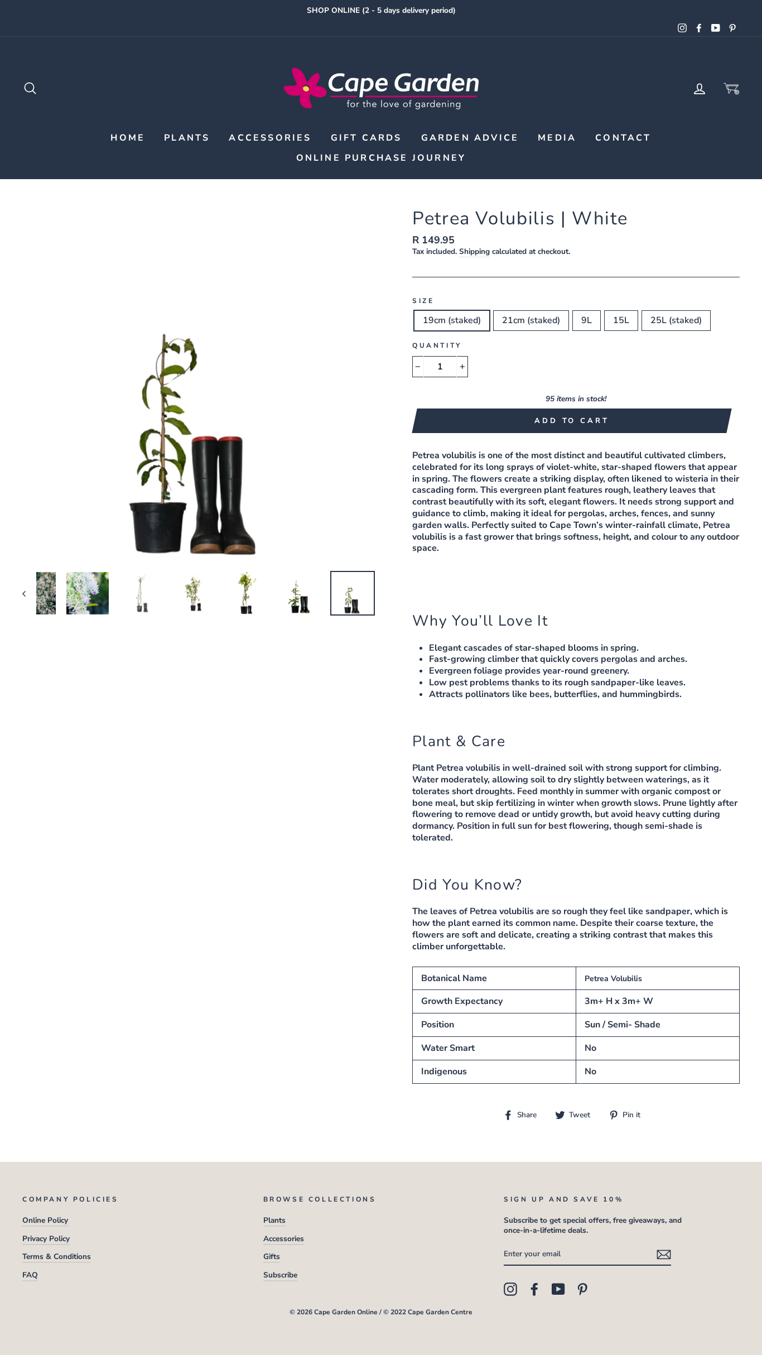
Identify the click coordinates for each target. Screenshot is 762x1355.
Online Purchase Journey (381, 158)
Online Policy (45, 1220)
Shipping (474, 252)
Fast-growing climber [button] (474, 659)
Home (127, 138)
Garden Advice (470, 138)
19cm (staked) (452, 320)
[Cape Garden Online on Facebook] (534, 1289)
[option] (381, 11)
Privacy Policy (46, 1238)
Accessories (270, 138)
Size (423, 301)
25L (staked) (676, 320)
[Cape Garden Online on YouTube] (558, 1289)
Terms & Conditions (56, 1256)
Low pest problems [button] (469, 682)
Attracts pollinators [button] (469, 694)
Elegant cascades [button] (465, 648)
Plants (187, 138)
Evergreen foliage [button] (466, 671)
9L (586, 320)
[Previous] (29, 593)
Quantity (437, 346)
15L (621, 320)
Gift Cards (366, 138)
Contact (623, 138)
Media (557, 138)
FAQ (30, 1275)
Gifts (271, 1256)
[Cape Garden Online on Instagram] (510, 1289)
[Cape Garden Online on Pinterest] (582, 1289)
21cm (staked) (531, 320)
